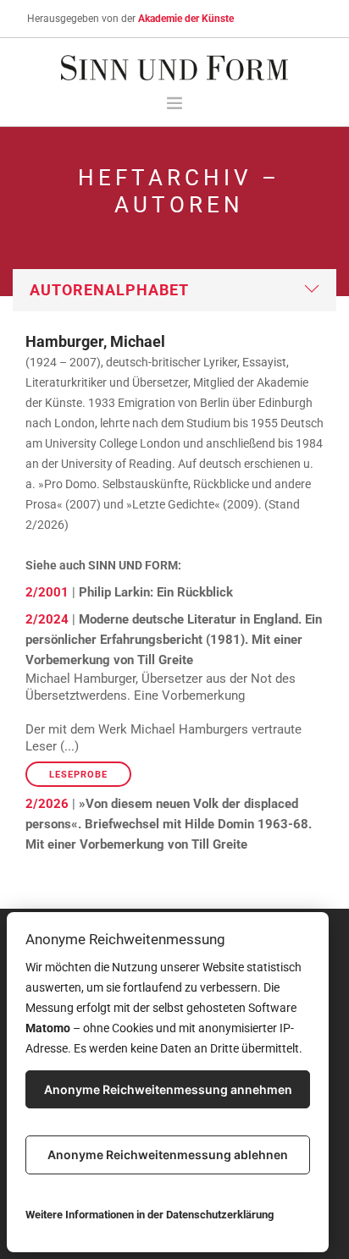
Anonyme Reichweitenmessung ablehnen (167, 1154)
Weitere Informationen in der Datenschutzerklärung (149, 1214)
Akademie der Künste (186, 19)
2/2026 (47, 803)
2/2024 (47, 619)
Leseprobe (78, 774)
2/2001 (47, 592)
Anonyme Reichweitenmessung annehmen (168, 1089)
